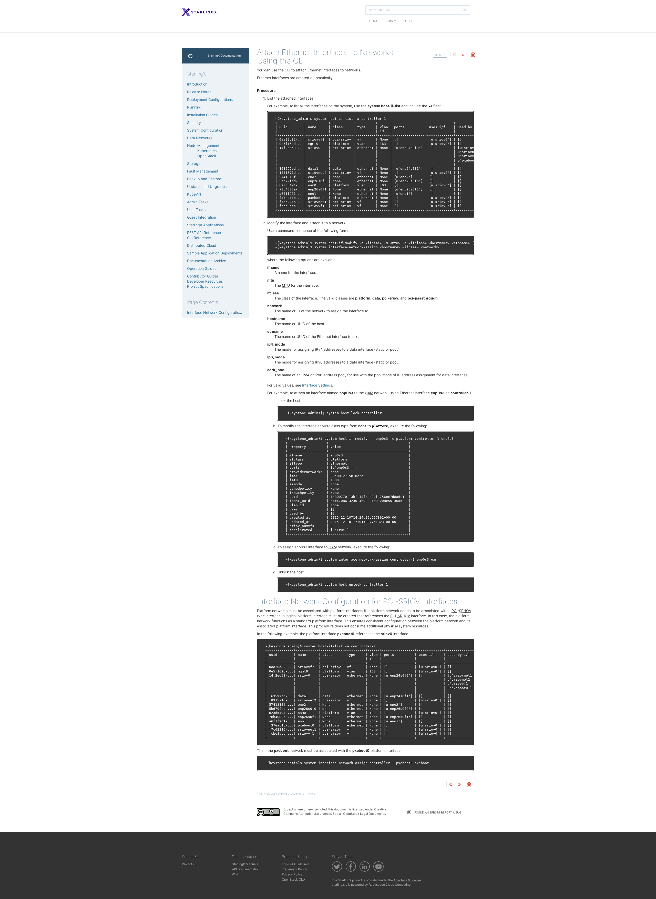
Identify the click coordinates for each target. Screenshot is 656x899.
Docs (373, 21)
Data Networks (199, 138)
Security (194, 122)
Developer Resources (205, 281)
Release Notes (199, 92)
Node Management (203, 145)
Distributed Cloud (201, 245)
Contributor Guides (203, 276)
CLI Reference (199, 238)
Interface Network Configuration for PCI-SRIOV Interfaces (235, 312)
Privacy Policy (292, 874)
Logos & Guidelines (295, 864)
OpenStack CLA (293, 879)
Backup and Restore (204, 179)
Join (390, 21)
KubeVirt (194, 194)
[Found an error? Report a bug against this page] (473, 55)
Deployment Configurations (210, 99)
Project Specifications (205, 286)
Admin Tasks (197, 202)
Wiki (235, 874)
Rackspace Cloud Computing (390, 884)
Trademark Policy (294, 869)
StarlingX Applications (205, 225)
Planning (194, 107)
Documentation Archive (206, 261)
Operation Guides (201, 268)
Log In (408, 21)
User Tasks (196, 209)
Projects (188, 864)
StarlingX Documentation (224, 55)
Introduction (197, 84)
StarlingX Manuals (245, 864)
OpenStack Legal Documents (364, 814)
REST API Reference (204, 232)
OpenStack (206, 156)
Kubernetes (207, 150)
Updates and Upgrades (207, 186)
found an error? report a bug (437, 812)
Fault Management (202, 171)
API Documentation (246, 869)
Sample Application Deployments (214, 253)
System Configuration (205, 130)
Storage (193, 163)
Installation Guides (202, 115)
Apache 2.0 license (407, 880)
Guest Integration (201, 217)
